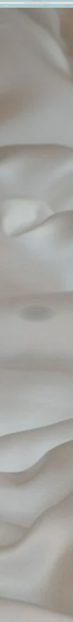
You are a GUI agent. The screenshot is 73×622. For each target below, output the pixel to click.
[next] (49, 1)
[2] (68, 621)
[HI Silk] (5, 6)
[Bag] (69, 5)
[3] (70, 621)
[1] (66, 621)
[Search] (65, 5)
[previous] (24, 1)
